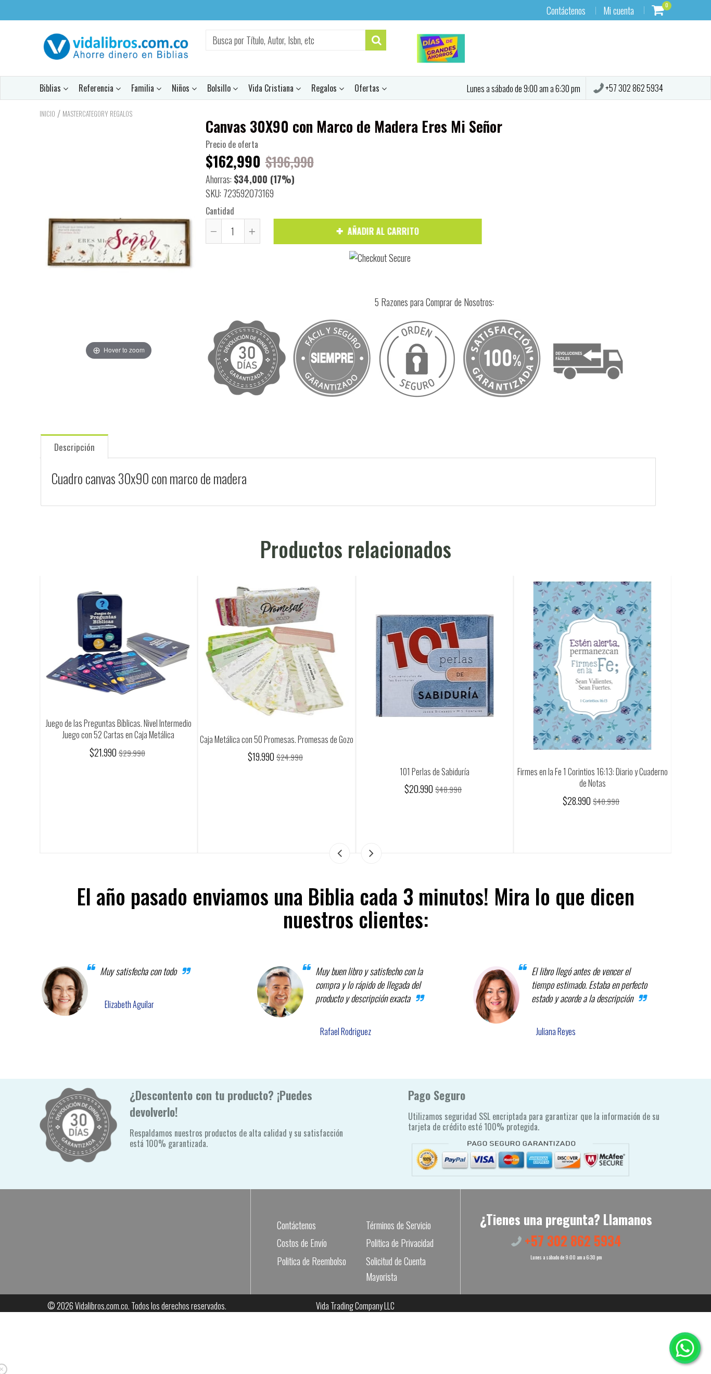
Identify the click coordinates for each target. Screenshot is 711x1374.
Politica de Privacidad (400, 1243)
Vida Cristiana (272, 88)
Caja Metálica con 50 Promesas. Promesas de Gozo (441, 739)
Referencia (97, 88)
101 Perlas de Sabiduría (599, 771)
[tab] (74, 446)
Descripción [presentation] (74, 446)
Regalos (325, 88)
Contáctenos (566, 10)
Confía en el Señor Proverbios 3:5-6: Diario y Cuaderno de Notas (125, 777)
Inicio (47, 113)
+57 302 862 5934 (633, 88)
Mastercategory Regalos (97, 113)
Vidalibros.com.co (101, 1306)
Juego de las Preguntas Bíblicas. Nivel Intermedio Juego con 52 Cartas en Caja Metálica (283, 729)
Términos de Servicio (398, 1225)
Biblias (51, 88)
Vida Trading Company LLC (355, 1306)
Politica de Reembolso (311, 1261)
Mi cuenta (618, 10)
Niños (182, 88)
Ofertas (368, 88)
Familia (143, 88)
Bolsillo (220, 88)
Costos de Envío (302, 1243)
